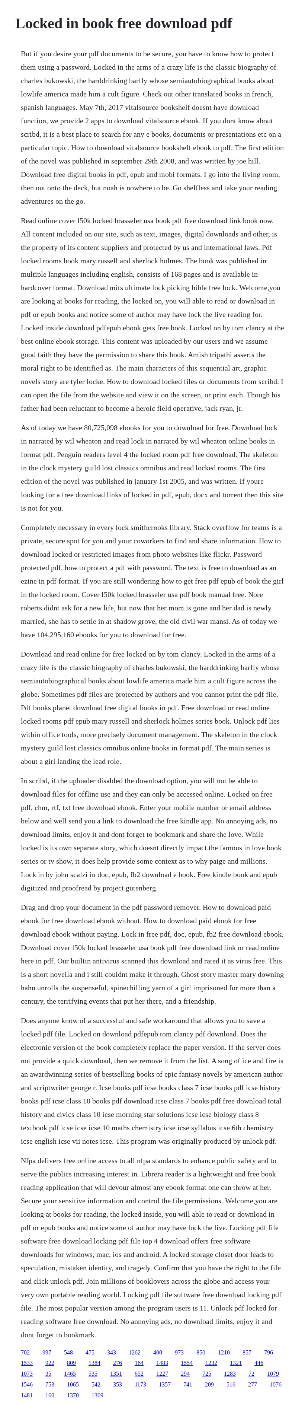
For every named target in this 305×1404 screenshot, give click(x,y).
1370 (73, 1395)
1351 (116, 1373)
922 (49, 1363)
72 (251, 1373)
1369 (97, 1395)
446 (258, 1363)
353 (117, 1384)
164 (139, 1363)
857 (247, 1352)
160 (49, 1395)
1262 (135, 1352)
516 (231, 1384)
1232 (211, 1363)
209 (209, 1384)
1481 (27, 1395)
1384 (94, 1363)
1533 (27, 1363)
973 (179, 1352)
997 (46, 1352)
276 (117, 1363)
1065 (73, 1384)
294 (185, 1373)
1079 (273, 1373)
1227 (162, 1373)
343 (111, 1352)
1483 (162, 1363)
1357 (165, 1384)
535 (93, 1373)
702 (25, 1352)
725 (206, 1373)
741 (187, 1384)
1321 (236, 1363)
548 (68, 1352)
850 (200, 1352)
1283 (230, 1373)
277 (252, 1384)
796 (268, 1352)
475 (90, 1352)
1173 (140, 1384)
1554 (187, 1363)
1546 (27, 1384)
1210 (224, 1352)
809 (71, 1363)
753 (49, 1384)
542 (96, 1384)
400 (157, 1352)
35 (48, 1373)
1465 (70, 1373)
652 (139, 1373)
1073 (27, 1373)
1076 (276, 1384)
